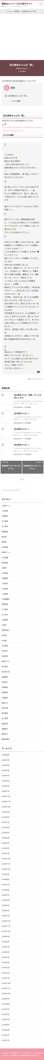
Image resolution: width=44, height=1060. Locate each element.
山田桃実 (5, 620)
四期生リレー (6, 552)
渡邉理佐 (5, 677)
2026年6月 (5, 765)
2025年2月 (5, 848)
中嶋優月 (5, 516)
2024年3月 (5, 905)
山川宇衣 (5, 615)
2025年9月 (5, 812)
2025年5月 (5, 833)
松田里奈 (5, 656)
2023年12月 (6, 921)
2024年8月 (5, 879)
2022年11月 (6, 988)
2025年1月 (5, 853)
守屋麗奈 (5, 578)
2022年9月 (5, 999)
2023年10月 (6, 931)
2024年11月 (6, 864)
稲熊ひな (5, 703)
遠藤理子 (5, 729)
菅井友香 (5, 708)
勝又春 (4, 537)
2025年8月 (5, 817)
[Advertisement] (22, 37)
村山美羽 (5, 646)
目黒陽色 (5, 692)
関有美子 (5, 734)
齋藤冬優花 (6, 739)
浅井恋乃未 (6, 672)
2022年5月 (5, 1019)
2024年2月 (5, 910)
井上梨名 (5, 526)
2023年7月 (5, 947)
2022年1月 (5, 1040)
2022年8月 (5, 1004)
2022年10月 (6, 993)
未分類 (4, 635)
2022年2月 (5, 1035)
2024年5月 (5, 895)
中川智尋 (5, 521)
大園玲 (4, 568)
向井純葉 (5, 547)
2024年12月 (6, 859)
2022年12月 (6, 983)
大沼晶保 (5, 573)
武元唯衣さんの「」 (22, 413)
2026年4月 (5, 775)
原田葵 (4, 542)
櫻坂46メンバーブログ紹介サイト (17, 3)
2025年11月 (6, 801)
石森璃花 (5, 698)
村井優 (4, 641)
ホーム (22, 479)
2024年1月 (5, 916)
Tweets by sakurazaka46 (11, 490)
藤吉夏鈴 (5, 713)
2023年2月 (5, 973)
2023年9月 (5, 936)
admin (40, 379)
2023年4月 (5, 962)
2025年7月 (5, 822)
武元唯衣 (23, 71)
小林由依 (5, 589)
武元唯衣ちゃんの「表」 (18, 96)
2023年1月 (5, 978)
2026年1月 (5, 791)
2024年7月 (5, 884)
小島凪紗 (5, 583)
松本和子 (5, 651)
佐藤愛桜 (5, 532)
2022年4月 (5, 1025)
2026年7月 (5, 760)
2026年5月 (5, 770)
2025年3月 (5, 843)
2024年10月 (6, 869)
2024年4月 (5, 900)
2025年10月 (6, 807)
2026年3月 (5, 781)
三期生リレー (6, 506)
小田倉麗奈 (6, 599)
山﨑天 (4, 625)
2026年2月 (5, 786)
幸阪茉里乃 (6, 630)
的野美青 (5, 687)
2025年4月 (5, 838)
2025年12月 (6, 796)
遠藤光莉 (5, 724)
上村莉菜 (5, 511)
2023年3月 (5, 968)
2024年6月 (5, 890)
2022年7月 (5, 1009)
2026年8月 (5, 755)
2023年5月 (5, 957)
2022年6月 (5, 1014)
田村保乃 (5, 682)
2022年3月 (5, 1030)
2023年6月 (5, 952)
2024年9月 (5, 874)
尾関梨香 (5, 604)
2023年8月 (5, 942)
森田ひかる (6, 661)
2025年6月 (5, 827)
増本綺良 (5, 563)
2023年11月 (6, 926)
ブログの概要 (15, 101)
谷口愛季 (5, 718)
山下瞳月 (5, 609)
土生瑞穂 (5, 557)
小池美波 (5, 594)
